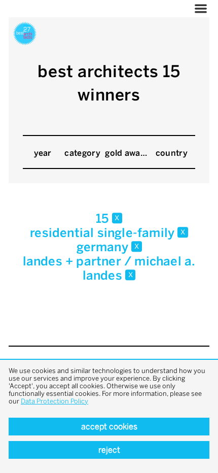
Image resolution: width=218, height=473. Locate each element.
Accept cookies (109, 426)
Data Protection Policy (54, 401)
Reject (109, 450)
